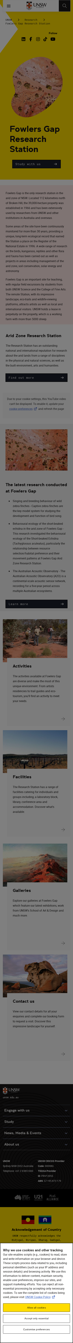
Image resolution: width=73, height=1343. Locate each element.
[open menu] (8, 6)
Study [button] (9, 1122)
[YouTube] (52, 39)
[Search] (64, 6)
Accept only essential (36, 1318)
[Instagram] (38, 39)
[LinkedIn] (24, 39)
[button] (36, 164)
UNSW (8, 19)
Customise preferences (36, 1329)
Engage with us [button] (17, 1110)
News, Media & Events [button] (22, 1133)
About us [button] (11, 1144)
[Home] (37, 6)
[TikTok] (45, 39)
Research (31, 19)
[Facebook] (30, 39)
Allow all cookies (36, 1307)
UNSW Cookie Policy (40, 1297)
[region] (36, 1293)
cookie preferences (21, 409)
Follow (53, 33)
